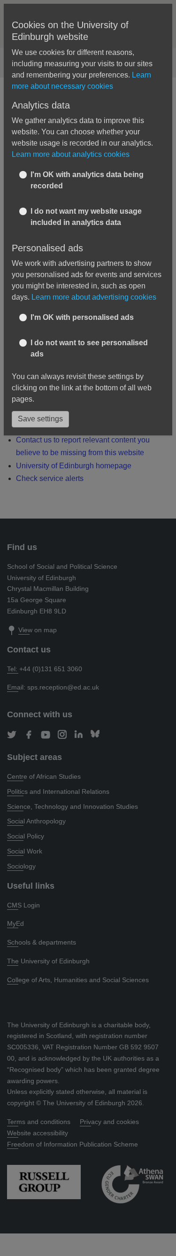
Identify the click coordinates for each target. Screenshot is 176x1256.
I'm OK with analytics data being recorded (87, 180)
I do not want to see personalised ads (89, 348)
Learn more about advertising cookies (93, 297)
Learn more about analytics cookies (71, 154)
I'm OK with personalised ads (82, 317)
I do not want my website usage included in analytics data (86, 216)
